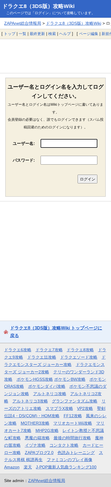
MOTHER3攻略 (35, 423)
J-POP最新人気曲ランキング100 (66, 467)
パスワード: (24, 160)
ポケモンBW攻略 (70, 379)
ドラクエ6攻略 (17, 349)
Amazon (12, 467)
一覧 (22, 34)
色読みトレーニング (76, 452)
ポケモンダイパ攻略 (46, 386)
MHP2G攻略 (47, 430)
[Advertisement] (55, 56)
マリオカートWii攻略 (72, 423)
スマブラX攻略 (59, 408)
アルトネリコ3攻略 (30, 401)
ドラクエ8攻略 (80, 349)
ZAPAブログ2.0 (39, 452)
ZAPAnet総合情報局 (22, 23)
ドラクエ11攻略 (41, 357)
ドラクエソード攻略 (78, 357)
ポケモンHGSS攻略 (35, 379)
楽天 (28, 467)
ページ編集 (88, 34)
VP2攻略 (85, 408)
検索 (52, 34)
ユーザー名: (24, 143)
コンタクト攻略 (63, 445)
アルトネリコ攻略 (49, 393)
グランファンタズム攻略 (74, 401)
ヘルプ (65, 34)
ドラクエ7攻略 (49, 349)
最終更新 (37, 34)
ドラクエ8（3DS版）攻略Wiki (38, 6)
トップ (9, 34)
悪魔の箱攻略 (37, 437)
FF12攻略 (73, 415)
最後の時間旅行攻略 (72, 437)
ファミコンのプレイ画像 (69, 459)
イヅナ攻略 (35, 445)
